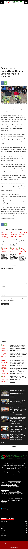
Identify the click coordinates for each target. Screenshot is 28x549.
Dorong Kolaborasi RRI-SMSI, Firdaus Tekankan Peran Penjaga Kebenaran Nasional (5, 242)
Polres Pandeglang (19, 498)
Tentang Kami (5, 543)
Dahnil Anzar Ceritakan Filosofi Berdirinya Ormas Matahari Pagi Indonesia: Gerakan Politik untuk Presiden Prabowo (23, 259)
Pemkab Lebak (4, 493)
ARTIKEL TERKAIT (10, 229)
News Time (3, 535)
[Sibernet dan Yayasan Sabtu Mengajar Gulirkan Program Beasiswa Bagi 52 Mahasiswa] (5, 348)
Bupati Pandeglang (14, 482)
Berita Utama (4, 521)
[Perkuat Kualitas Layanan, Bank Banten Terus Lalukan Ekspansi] (5, 355)
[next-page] (15, 264)
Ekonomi (14, 484)
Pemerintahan (15, 491)
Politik (11, 498)
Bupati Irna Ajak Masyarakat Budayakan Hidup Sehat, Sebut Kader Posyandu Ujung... (18, 436)
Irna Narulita (16, 486)
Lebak (2, 528)
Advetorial (12, 396)
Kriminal (6, 218)
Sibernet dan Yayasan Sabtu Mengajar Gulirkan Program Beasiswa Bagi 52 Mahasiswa (17, 346)
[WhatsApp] (5, 83)
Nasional (11, 218)
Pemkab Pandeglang (16, 493)
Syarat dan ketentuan (14, 544)
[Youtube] (14, 475)
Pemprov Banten (17, 496)
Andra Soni (4, 482)
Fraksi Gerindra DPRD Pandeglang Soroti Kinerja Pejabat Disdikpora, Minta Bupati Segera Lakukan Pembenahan (14, 257)
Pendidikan (4, 498)
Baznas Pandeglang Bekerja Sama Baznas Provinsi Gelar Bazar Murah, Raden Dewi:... (17, 362)
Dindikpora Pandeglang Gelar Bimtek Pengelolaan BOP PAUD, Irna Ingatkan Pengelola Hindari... (18, 410)
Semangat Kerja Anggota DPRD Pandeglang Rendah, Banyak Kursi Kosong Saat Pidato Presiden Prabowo (4, 257)
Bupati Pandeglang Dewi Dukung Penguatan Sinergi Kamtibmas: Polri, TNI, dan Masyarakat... (18, 370)
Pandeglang (12, 350)
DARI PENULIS (18, 229)
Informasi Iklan (22, 543)
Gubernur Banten (6, 486)
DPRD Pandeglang (5, 484)
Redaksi (11, 543)
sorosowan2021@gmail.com (17, 472)
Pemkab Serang (5, 495)
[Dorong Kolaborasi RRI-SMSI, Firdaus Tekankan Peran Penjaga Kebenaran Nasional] (5, 236)
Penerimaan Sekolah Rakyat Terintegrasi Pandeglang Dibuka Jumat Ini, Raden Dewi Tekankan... (18, 379)
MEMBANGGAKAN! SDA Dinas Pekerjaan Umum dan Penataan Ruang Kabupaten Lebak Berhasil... (18, 393)
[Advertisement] (14, 19)
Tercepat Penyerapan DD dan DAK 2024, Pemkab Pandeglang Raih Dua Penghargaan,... (18, 428)
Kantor (16, 543)
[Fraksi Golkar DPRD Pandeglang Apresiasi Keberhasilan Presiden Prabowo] (23, 235)
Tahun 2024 (3, 502)
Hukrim (2, 533)
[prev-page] (13, 264)
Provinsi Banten (5, 500)
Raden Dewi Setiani (16, 500)
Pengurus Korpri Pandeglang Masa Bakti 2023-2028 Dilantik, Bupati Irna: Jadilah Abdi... (18, 401)
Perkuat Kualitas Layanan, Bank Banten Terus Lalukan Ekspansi (18, 353)
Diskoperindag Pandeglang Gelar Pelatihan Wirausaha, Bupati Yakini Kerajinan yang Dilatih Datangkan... (18, 419)
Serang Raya (4, 526)
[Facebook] (2, 83)
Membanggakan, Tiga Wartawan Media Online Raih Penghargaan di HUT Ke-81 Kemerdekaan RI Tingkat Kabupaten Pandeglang (14, 242)
